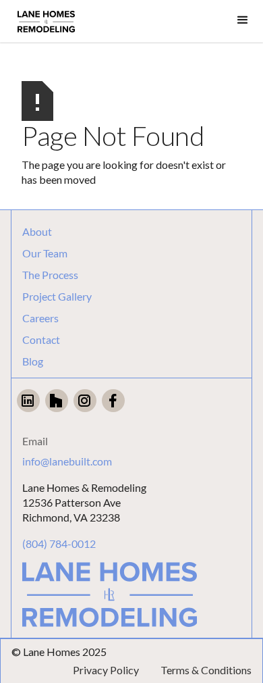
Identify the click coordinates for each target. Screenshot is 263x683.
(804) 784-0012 (59, 543)
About (37, 231)
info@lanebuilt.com (67, 461)
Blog (32, 361)
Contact (41, 339)
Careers (40, 318)
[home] (46, 21)
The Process (50, 275)
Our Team (44, 253)
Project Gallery (57, 296)
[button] (243, 20)
